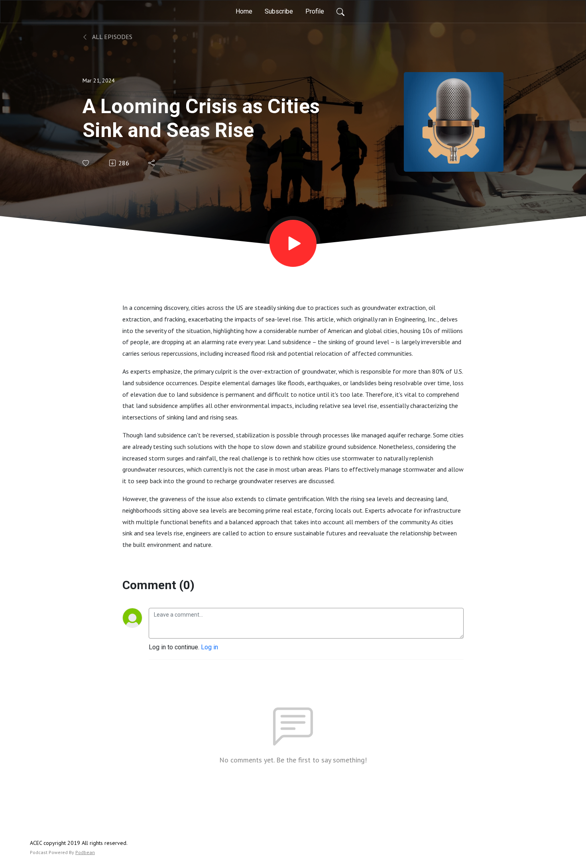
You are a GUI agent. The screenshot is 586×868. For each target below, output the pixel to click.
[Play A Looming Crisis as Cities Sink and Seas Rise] (293, 243)
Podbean (85, 852)
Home (244, 11)
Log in (209, 647)
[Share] (152, 163)
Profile (314, 11)
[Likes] (86, 163)
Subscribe (279, 11)
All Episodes (111, 37)
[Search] (340, 12)
